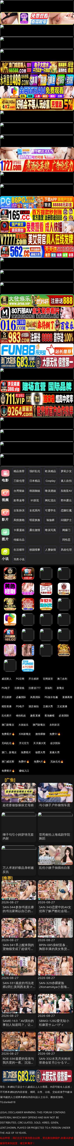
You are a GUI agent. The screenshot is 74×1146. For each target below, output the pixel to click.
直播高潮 (67, 697)
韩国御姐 (34, 491)
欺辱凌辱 (19, 500)
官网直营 (48, 678)
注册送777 (34, 688)
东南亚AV (66, 491)
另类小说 (19, 559)
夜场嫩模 (50, 715)
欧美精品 (50, 471)
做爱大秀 (40, 752)
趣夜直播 (35, 715)
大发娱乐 (23, 724)
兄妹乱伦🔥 (57, 761)
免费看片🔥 (8, 734)
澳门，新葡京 (9, 752)
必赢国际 (21, 697)
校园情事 (34, 549)
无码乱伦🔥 (8, 743)
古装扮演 (19, 510)
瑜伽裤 (50, 520)
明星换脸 (34, 520)
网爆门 (66, 530)
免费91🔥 (24, 761)
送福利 (48, 688)
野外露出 (66, 500)
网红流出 (50, 500)
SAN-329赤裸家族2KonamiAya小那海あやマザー (54, 987)
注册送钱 (19, 688)
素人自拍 (66, 481)
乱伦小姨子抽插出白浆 (54, 867)
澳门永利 (62, 678)
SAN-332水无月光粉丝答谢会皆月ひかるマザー (55, 1062)
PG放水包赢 (51, 697)
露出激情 (34, 530)
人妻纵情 (50, 549)
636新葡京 (25, 734)
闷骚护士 (66, 520)
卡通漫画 (19, 530)
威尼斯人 (7, 678)
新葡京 (60, 688)
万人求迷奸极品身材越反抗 (18, 869)
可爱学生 (50, 510)
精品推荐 (19, 471)
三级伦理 (19, 481)
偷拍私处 (21, 715)
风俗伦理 (66, 549)
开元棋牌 (34, 678)
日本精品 (34, 481)
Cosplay (51, 481)
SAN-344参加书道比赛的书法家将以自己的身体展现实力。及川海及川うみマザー (18, 913)
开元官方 (24, 743)
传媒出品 (19, 539)
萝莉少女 (66, 471)
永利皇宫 (55, 724)
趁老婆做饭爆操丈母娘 (18, 805)
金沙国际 (55, 743)
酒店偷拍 (34, 706)
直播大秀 (55, 752)
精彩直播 (7, 706)
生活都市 (19, 549)
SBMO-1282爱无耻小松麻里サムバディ (54, 1023)
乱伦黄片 (7, 715)
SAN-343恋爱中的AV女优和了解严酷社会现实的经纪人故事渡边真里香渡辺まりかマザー (55, 913)
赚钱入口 (24, 770)
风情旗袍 (19, 520)
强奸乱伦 (34, 471)
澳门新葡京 (8, 724)
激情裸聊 (40, 734)
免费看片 (26, 752)
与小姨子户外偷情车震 (54, 805)
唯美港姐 (50, 491)
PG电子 (6, 688)
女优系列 (34, 510)
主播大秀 (48, 706)
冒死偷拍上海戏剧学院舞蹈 (54, 836)
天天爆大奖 (39, 743)
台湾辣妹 (19, 491)
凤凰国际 (35, 697)
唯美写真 (50, 530)
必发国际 (64, 715)
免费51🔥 (55, 734)
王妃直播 (62, 706)
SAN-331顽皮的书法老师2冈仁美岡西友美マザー (18, 987)
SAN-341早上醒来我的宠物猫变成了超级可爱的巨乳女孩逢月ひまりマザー (18, 951)
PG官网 (20, 678)
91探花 (35, 500)
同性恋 (66, 539)
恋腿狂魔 (66, 510)
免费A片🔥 (40, 761)
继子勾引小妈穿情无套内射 (18, 836)
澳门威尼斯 (8, 761)
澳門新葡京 (39, 724)
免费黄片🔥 (8, 770)
